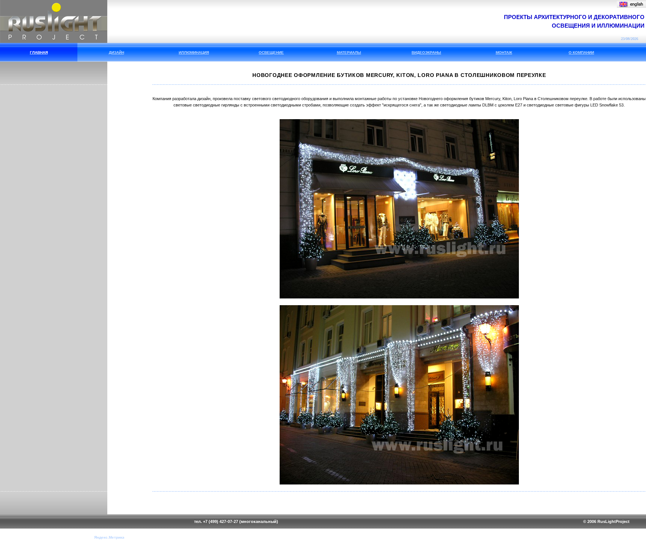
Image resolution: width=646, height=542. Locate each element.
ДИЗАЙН (116, 52)
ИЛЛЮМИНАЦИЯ (194, 52)
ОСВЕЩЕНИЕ (271, 52)
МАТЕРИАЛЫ (349, 52)
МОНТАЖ (504, 52)
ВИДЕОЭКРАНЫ (426, 52)
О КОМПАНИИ (581, 52)
